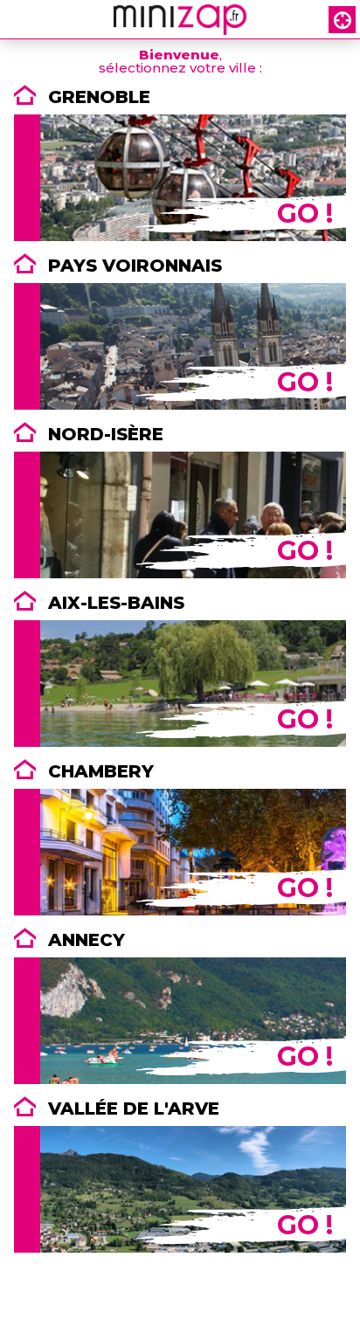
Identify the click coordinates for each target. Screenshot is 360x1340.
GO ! (305, 213)
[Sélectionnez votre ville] (342, 19)
